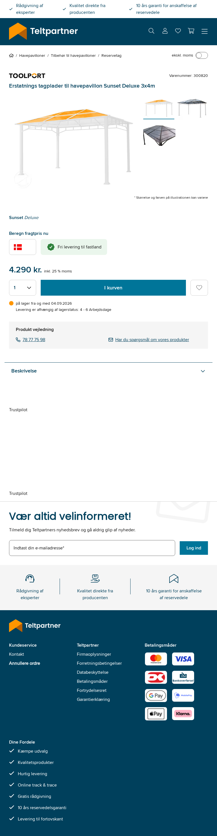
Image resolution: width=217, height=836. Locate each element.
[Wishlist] (178, 32)
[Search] (151, 32)
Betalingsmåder (92, 681)
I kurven (113, 287)
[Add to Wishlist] (199, 288)
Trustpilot (18, 409)
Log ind (193, 548)
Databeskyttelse (92, 672)
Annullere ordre (24, 663)
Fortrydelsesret (92, 690)
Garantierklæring (93, 699)
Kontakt (16, 654)
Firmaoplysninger (94, 654)
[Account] (165, 32)
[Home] (12, 55)
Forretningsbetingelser (99, 663)
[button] (191, 31)
